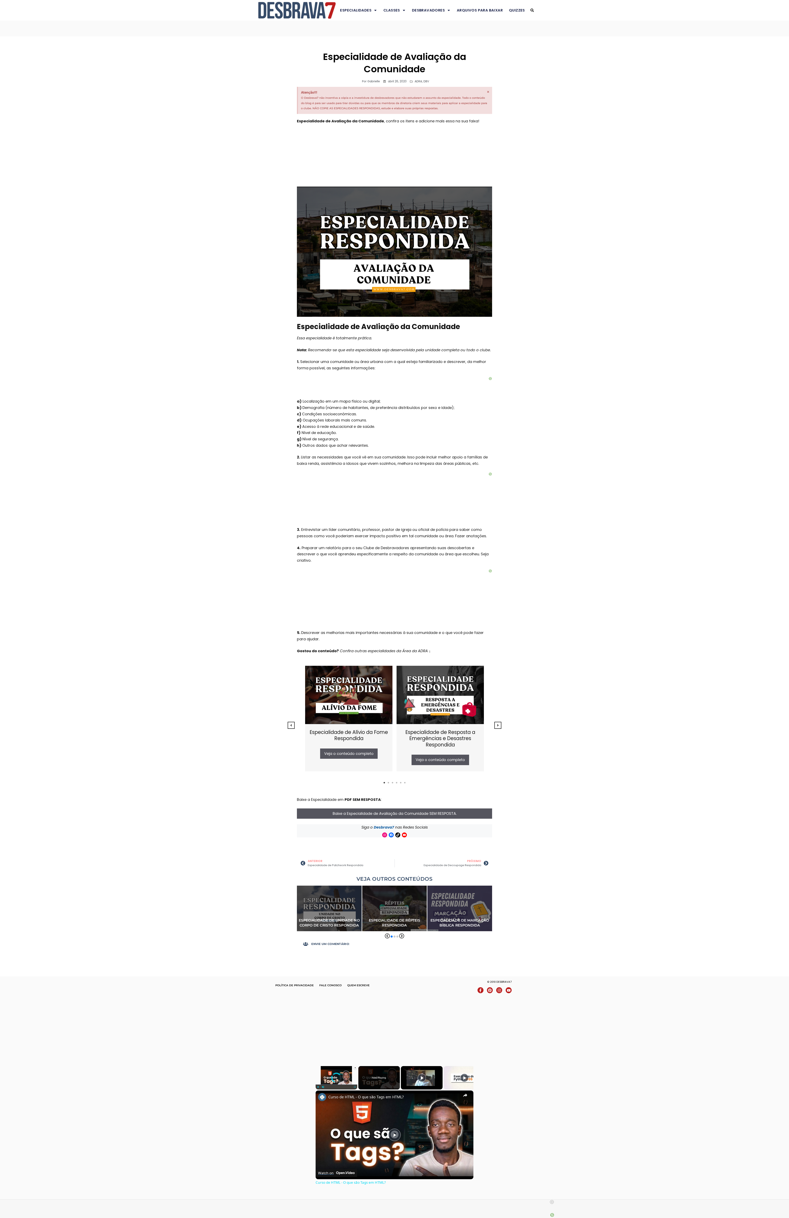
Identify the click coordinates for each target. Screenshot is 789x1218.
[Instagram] (384, 834)
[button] (532, 10)
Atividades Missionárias (315, 888)
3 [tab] (392, 783)
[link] (322, 1097)
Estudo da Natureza (379, 899)
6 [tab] (405, 783)
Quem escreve (358, 985)
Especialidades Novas (342, 894)
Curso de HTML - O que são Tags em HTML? (366, 1096)
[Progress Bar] (336, 1084)
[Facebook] (391, 834)
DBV (426, 81)
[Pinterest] (490, 990)
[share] (465, 1095)
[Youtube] (404, 834)
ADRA (418, 81)
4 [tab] (396, 783)
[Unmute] (323, 1087)
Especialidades (355, 10)
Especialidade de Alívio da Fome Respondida (349, 735)
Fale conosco (330, 985)
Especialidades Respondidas (319, 899)
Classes (391, 10)
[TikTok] (397, 834)
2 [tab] (388, 783)
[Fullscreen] (354, 1087)
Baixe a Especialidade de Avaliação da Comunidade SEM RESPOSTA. (395, 813)
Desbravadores (428, 10)
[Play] (318, 1087)
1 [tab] (384, 783)
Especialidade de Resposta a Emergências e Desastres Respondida (440, 738)
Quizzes (517, 10)
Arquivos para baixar (480, 10)
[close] (552, 1202)
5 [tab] (401, 783)
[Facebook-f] (480, 990)
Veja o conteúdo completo (349, 753)
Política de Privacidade (294, 985)
